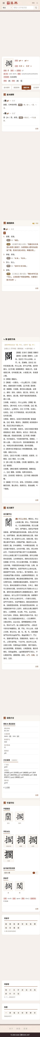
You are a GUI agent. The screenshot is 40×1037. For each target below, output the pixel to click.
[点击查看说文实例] (8, 816)
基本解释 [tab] (7, 87)
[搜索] (36, 8)
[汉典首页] (12, 3)
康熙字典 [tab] (26, 87)
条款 (18, 1028)
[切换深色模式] (37, 3)
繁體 (33, 3)
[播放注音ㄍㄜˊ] (31, 66)
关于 (11, 1028)
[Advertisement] (20, 33)
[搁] (9, 80)
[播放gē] (22, 60)
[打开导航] (4, 3)
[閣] (21, 80)
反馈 (36, 129)
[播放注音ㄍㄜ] (23, 66)
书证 (37, 223)
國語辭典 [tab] (16, 87)
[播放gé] (28, 60)
